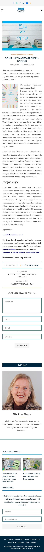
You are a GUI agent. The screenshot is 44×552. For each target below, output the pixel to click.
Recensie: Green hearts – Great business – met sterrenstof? (9, 477)
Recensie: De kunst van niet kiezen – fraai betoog (31, 476)
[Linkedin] (23, 3)
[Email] (27, 3)
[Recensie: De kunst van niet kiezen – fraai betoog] (32, 464)
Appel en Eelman (27, 548)
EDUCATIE (12, 542)
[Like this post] (22, 265)
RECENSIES (19, 539)
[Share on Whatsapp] (35, 265)
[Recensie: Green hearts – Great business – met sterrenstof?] (11, 464)
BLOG (28, 542)
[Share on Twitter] (27, 265)
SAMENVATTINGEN (32, 539)
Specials (21, 542)
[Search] (41, 10)
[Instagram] (20, 3)
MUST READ (9, 539)
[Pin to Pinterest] (30, 265)
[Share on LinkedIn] (32, 265)
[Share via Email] (37, 265)
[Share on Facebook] (25, 265)
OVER (33, 542)
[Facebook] (13, 3)
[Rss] (30, 3)
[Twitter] (17, 3)
